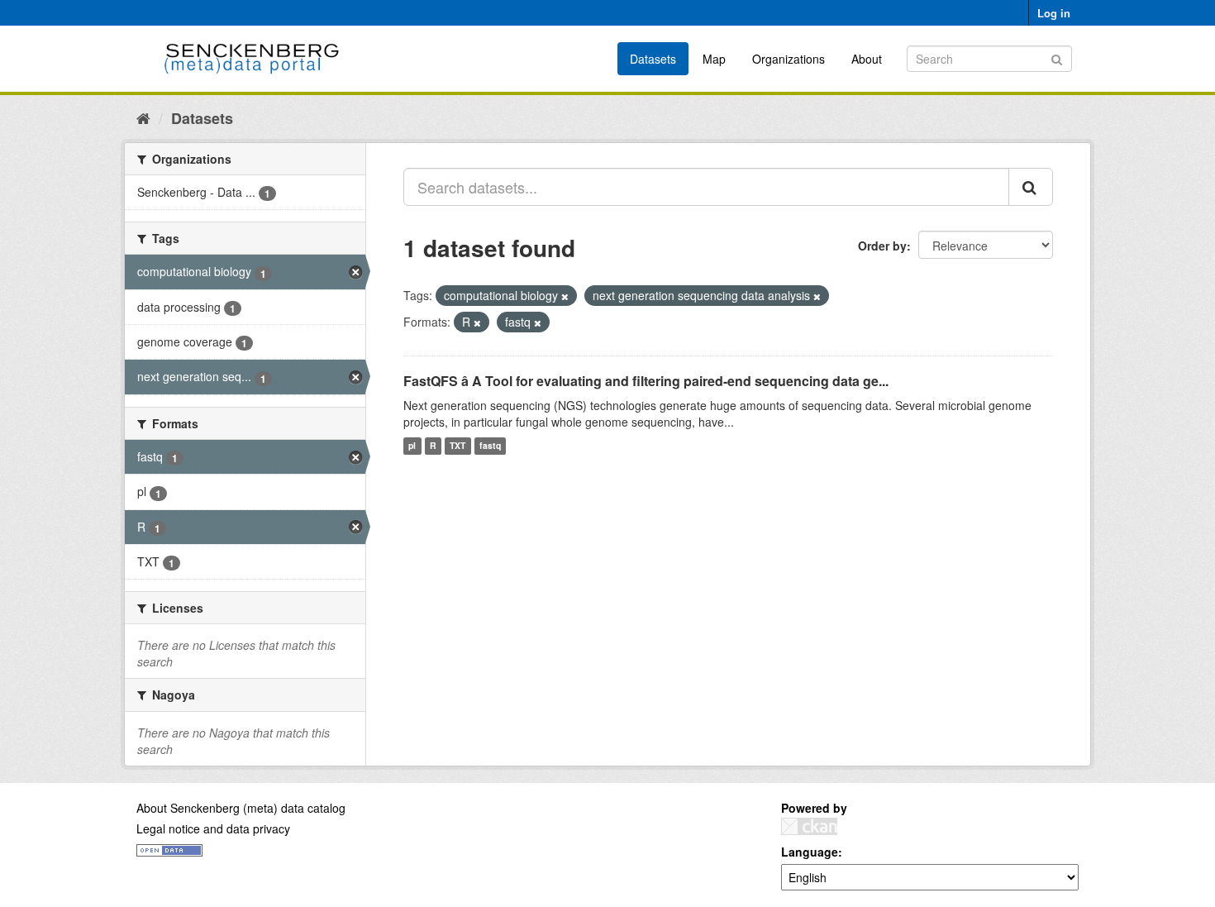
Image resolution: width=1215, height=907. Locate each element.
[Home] (143, 117)
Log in (1053, 13)
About (866, 58)
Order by (882, 245)
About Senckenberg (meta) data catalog (240, 808)
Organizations (788, 58)
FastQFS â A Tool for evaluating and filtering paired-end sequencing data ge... (646, 380)
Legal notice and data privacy (213, 828)
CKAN (809, 826)
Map (714, 58)
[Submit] (1057, 57)
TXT (457, 446)
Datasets (653, 58)
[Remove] (565, 296)
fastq (490, 446)
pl (412, 446)
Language (809, 851)
